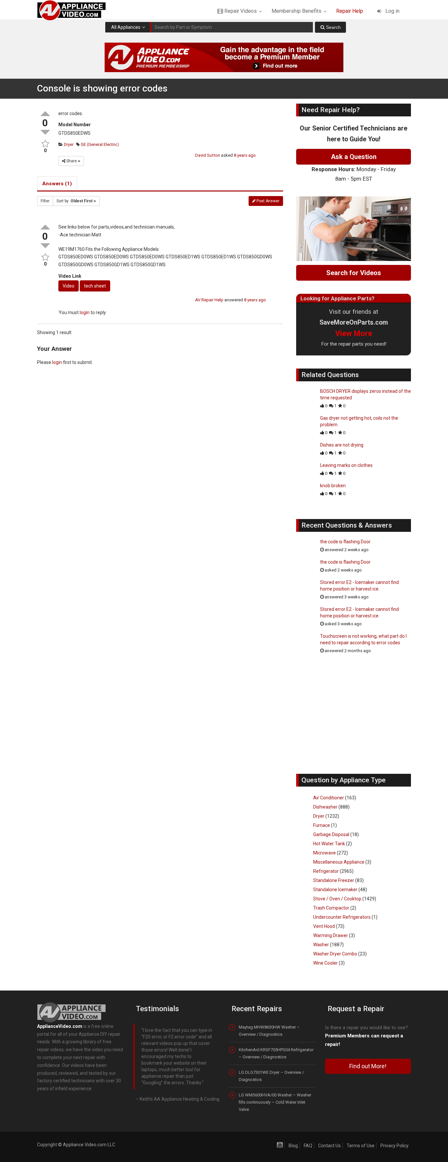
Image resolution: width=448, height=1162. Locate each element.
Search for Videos (353, 273)
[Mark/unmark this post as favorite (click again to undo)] (45, 143)
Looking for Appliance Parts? (337, 298)
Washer (321, 944)
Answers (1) (57, 184)
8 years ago (245, 155)
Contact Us (329, 1145)
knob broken (333, 485)
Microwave (324, 852)
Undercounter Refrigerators (342, 917)
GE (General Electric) (99, 144)
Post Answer (267, 201)
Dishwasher (325, 807)
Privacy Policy (394, 1145)
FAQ (308, 1145)
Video (68, 286)
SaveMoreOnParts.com (353, 322)
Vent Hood (324, 926)
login (85, 312)
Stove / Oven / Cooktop (337, 898)
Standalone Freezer (333, 880)
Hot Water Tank (329, 843)
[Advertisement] (353, 717)
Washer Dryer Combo (335, 953)
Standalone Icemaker (335, 889)
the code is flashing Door (345, 541)
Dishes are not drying (341, 445)
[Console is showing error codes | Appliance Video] (77, 9)
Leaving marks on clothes (346, 465)
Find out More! (367, 1066)
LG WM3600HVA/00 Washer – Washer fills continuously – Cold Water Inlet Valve (275, 1102)
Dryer (68, 144)
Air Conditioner (328, 797)
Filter (45, 201)
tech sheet (95, 286)
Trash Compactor (331, 908)
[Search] (330, 27)
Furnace (321, 825)
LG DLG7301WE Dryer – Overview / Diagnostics (271, 1076)
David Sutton (207, 155)
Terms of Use (361, 1145)
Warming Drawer (330, 935)
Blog (293, 1145)
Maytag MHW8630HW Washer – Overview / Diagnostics (269, 1031)
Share (71, 161)
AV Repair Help (209, 299)
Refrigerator (326, 871)
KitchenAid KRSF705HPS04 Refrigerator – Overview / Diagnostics (276, 1053)
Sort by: (74, 201)
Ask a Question (354, 157)
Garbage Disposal (331, 834)
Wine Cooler (325, 963)
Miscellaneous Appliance (338, 862)
